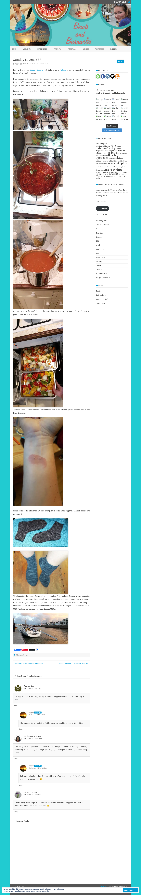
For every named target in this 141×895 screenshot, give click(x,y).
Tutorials (72, 49)
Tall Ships (99, 174)
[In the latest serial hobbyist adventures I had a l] (115, 102)
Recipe (124, 167)
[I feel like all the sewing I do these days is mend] (99, 110)
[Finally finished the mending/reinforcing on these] (124, 102)
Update (100, 176)
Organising (100, 257)
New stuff (108, 163)
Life (111, 160)
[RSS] (125, 2)
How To (112, 155)
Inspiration (102, 157)
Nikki (117, 163)
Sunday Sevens (36, 70)
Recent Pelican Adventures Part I (30, 664)
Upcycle (120, 174)
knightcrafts (120, 93)
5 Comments (43, 64)
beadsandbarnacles (103, 93)
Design (99, 237)
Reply (16, 705)
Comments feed (102, 299)
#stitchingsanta (101, 143)
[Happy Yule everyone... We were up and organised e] (107, 118)
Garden (115, 153)
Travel (105, 174)
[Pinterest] (123, 2)
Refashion (100, 170)
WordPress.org (102, 303)
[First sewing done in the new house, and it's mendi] (107, 110)
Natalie (63, 70)
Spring (109, 172)
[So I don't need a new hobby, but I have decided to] (99, 102)
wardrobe (109, 177)
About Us (27, 49)
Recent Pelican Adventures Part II (72, 664)
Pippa (17, 64)
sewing (116, 169)
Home (14, 49)
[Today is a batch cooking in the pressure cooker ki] (115, 110)
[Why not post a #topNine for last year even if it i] (99, 118)
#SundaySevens (22, 655)
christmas (101, 148)
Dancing (99, 233)
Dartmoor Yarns (30, 792)
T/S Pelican (123, 172)
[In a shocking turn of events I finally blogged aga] (124, 110)
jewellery (111, 158)
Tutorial (113, 174)
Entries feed (101, 295)
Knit (115, 158)
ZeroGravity (104, 886)
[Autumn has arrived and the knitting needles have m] (107, 102)
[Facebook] (114, 2)
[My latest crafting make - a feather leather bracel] (115, 118)
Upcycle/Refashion (103, 278)
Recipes (86, 49)
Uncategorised (101, 274)
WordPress (123, 889)
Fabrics (113, 49)
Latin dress (105, 161)
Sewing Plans (101, 172)
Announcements (102, 225)
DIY (105, 153)
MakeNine (116, 161)
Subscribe (102, 208)
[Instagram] (120, 2)
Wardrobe (99, 49)
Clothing (110, 148)
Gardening (100, 249)
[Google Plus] (117, 2)
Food (109, 152)
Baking (119, 146)
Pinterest (103, 167)
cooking (108, 151)
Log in (98, 291)
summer (115, 172)
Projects (57, 49)
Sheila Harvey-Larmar (33, 736)
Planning (119, 167)
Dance (115, 150)
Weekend (116, 177)
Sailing (107, 170)
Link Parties (42, 49)
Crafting (99, 229)
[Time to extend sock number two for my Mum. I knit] (124, 118)
